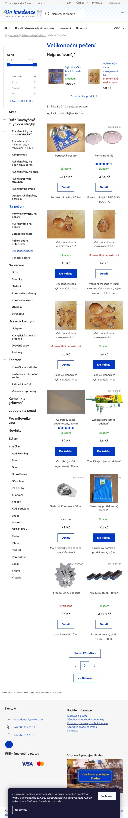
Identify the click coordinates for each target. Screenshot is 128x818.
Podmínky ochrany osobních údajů (87, 723)
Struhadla (18, 314)
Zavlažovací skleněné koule (25, 375)
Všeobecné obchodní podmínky (85, 719)
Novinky (15, 430)
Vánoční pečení (21, 258)
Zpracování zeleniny (24, 293)
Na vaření (16, 265)
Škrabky (17, 279)
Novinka (23, 88)
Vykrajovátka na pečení (22, 225)
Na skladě (24, 76)
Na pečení (16, 206)
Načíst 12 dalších (85, 653)
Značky (14, 446)
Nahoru (87, 678)
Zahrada (15, 360)
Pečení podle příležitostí (20, 242)
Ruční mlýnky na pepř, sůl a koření (22, 163)
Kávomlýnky (19, 155)
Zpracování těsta (22, 234)
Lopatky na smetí (22, 410)
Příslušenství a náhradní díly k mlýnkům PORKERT (24, 145)
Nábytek (17, 328)
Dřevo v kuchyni (21, 321)
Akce (23, 82)
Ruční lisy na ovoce (23, 189)
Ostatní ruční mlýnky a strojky (24, 197)
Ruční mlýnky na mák (25, 172)
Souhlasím (106, 796)
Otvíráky (17, 307)
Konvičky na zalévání (24, 367)
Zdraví (13, 438)
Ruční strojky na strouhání (21, 180)
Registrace (114, 3)
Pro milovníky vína (19, 420)
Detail (66, 187)
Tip (23, 93)
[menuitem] (7, 28)
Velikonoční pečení (23, 251)
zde (59, 801)
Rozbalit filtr (20, 101)
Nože (15, 272)
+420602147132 (24, 727)
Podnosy (17, 352)
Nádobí (16, 286)
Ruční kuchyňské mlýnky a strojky (21, 122)
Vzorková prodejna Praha (18, 3)
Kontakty (72, 730)
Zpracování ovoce (22, 300)
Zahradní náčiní (21, 384)
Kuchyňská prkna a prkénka (23, 337)
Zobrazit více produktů (83, 96)
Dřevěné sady (20, 345)
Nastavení (21, 810)
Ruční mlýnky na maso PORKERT (22, 133)
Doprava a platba (77, 716)
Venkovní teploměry (24, 391)
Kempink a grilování (16, 400)
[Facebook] (9, 744)
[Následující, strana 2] (84, 665)
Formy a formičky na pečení (24, 215)
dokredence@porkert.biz (28, 719)
